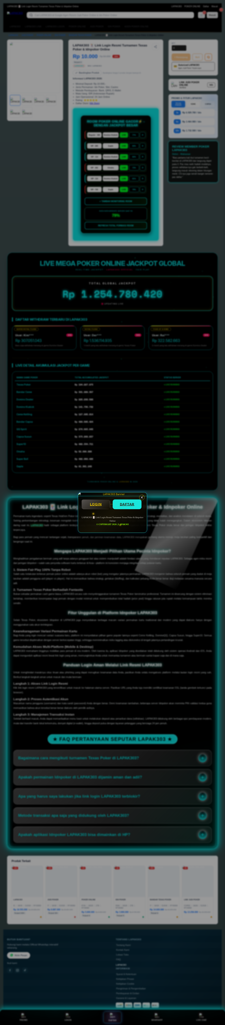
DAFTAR (127, 504)
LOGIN (96, 504)
